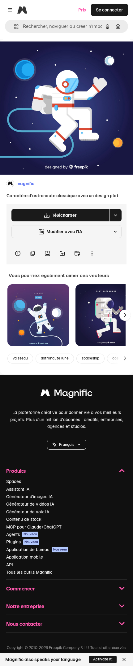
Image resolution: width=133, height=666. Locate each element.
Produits (16, 471)
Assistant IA (17, 489)
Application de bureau (36, 549)
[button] (66, 445)
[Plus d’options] (92, 253)
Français (66, 444)
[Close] (124, 659)
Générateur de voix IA (27, 512)
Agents (21, 534)
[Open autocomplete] (13, 26)
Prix (82, 10)
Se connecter (109, 10)
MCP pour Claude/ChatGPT (34, 527)
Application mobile (24, 557)
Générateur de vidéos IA (30, 504)
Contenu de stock (23, 519)
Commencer (20, 588)
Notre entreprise (25, 606)
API (9, 565)
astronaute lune (55, 358)
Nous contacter (24, 623)
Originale (41, 53)
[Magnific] (66, 394)
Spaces (13, 481)
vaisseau (20, 358)
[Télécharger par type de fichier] (115, 215)
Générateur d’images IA (29, 496)
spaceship (90, 358)
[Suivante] (125, 315)
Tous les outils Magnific (29, 572)
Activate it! (103, 659)
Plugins (22, 542)
